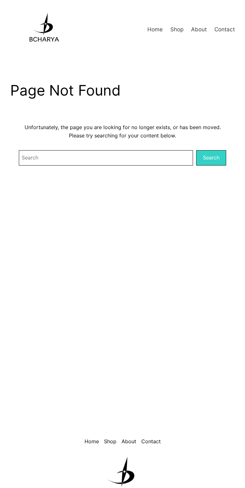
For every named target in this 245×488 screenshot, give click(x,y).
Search (211, 157)
